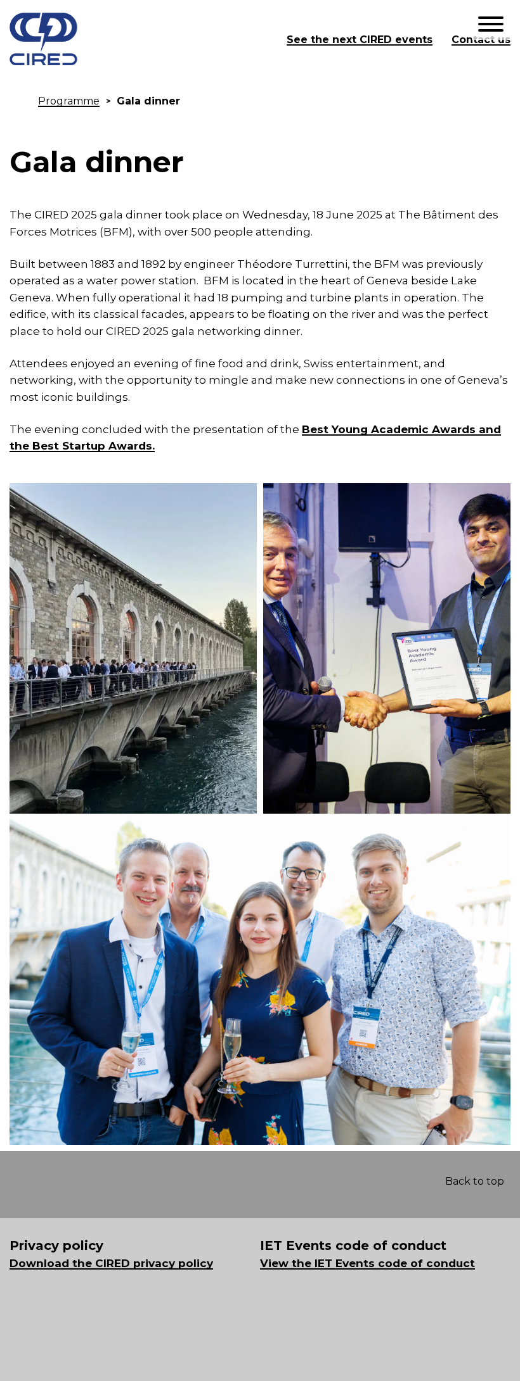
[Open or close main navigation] (491, 25)
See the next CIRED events (359, 40)
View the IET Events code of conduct (367, 1263)
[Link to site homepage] (142, 40)
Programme (69, 101)
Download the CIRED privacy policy (111, 1263)
